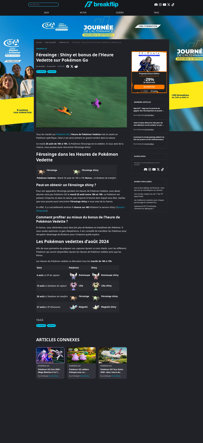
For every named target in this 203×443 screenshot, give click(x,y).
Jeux (46, 12)
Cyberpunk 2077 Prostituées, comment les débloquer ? (145, 207)
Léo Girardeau (53, 376)
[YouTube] (164, 4)
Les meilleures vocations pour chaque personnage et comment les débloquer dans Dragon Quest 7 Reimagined (149, 201)
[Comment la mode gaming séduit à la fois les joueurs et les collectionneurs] (149, 141)
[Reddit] (76, 66)
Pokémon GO (62, 134)
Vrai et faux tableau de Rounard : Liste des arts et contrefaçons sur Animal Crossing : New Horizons (149, 189)
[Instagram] (160, 4)
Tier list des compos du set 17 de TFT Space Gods (148, 195)
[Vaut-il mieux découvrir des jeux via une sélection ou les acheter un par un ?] (149, 127)
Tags (156, 12)
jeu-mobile (41, 72)
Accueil (39, 42)
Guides (120, 12)
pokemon (51, 72)
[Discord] (156, 4)
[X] (169, 4)
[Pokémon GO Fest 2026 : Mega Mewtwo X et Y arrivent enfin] (50, 363)
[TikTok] (173, 4)
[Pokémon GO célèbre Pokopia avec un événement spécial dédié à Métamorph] (81, 363)
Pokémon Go (64, 42)
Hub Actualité (50, 42)
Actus (83, 12)
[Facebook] (68, 66)
